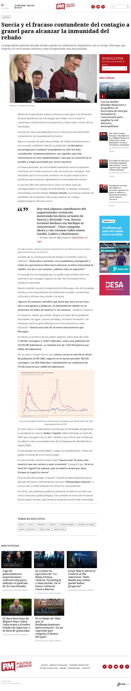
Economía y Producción (79, 665)
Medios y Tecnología (58, 665)
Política (44, 665)
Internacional (74, 668)
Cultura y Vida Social (49, 668)
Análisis (62, 668)
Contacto (86, 668)
